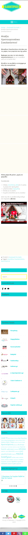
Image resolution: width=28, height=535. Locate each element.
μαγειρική (17, 451)
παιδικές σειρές (15, 457)
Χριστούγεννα (5, 261)
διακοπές (4, 449)
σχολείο (14, 461)
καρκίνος (3, 451)
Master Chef (13, 438)
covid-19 (4, 438)
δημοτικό (22, 447)
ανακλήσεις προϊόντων (12, 447)
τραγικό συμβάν (12, 463)
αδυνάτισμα (20, 444)
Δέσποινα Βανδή (19, 440)
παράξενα (21, 459)
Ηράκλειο (3, 442)
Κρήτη (8, 442)
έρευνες (15, 444)
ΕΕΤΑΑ (24, 440)
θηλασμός (16, 449)
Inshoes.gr (14, 366)
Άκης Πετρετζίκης (22, 438)
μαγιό (21, 451)
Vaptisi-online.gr (16, 405)
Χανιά (23, 442)
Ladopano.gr (14, 391)
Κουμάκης (14, 330)
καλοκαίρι (22, 449)
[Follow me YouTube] (8, 289)
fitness (9, 438)
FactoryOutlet (15, 347)
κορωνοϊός (11, 451)
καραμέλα (16, 189)
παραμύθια (3, 461)
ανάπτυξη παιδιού (4, 447)
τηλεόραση (4, 463)
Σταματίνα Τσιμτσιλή (18, 442)
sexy (17, 438)
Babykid (13, 354)
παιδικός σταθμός (9, 459)
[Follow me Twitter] (5, 289)
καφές (7, 451)
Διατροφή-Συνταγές (15, 257)
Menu (15, 22)
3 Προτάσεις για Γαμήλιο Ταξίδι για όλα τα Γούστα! (12, 477)
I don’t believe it (16, 380)
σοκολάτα (11, 185)
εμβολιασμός (10, 449)
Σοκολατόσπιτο (19, 259)
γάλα (17, 185)
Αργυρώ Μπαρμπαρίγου (9, 440)
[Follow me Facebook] (2, 289)
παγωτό (14, 454)
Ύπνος (2, 440)
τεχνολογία (20, 461)
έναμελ (12, 398)
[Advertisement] (14, 101)
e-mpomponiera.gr (17, 373)
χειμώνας (18, 463)
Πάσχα (12, 442)
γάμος (18, 447)
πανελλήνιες (16, 459)
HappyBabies (15, 339)
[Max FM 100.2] (11, 502)
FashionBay (14, 361)
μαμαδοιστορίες (6, 454)
